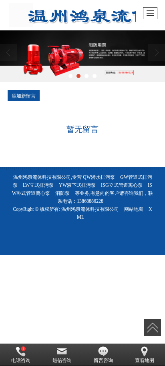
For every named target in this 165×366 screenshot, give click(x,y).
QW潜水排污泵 (99, 177)
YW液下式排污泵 (77, 185)
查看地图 (144, 360)
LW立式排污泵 (38, 185)
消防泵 (62, 193)
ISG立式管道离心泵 (122, 185)
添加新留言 (24, 95)
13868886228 (90, 201)
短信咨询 (62, 360)
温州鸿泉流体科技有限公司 (90, 209)
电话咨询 (20, 360)
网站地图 (133, 209)
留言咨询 (103, 360)
